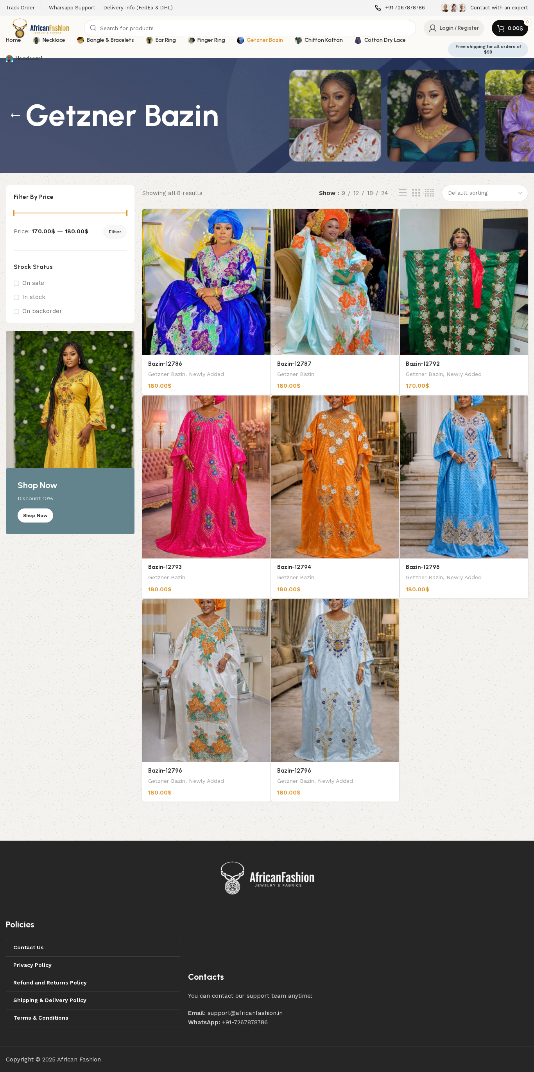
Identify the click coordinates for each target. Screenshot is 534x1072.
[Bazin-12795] (464, 477)
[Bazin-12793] (206, 477)
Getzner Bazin (166, 374)
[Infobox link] (400, 8)
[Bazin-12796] (206, 680)
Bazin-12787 (294, 363)
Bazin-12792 (423, 363)
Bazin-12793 (165, 567)
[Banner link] (70, 432)
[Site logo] (41, 27)
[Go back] (15, 115)
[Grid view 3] (416, 193)
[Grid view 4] (429, 193)
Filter (115, 231)
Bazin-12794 (294, 567)
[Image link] (267, 877)
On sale (33, 282)
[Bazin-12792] (464, 282)
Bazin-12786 (165, 363)
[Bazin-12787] (335, 282)
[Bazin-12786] (206, 282)
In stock (33, 297)
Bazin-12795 (423, 567)
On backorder (42, 311)
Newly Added (206, 374)
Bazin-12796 (165, 770)
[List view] (403, 193)
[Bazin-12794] (335, 477)
